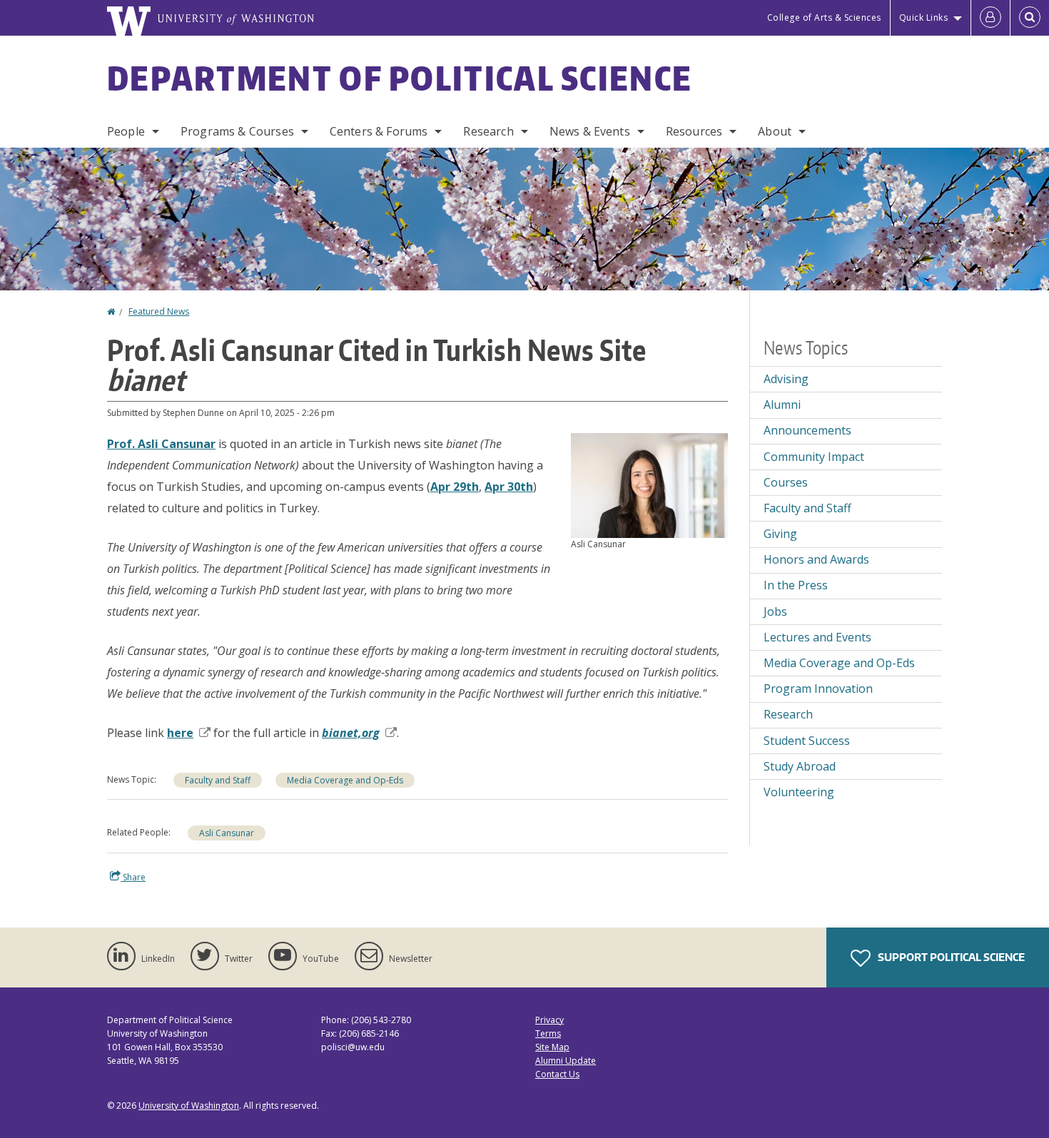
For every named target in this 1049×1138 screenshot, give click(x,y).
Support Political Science (950, 957)
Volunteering (799, 792)
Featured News (158, 311)
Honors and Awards (816, 559)
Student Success (807, 740)
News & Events (589, 131)
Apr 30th (509, 486)
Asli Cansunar (226, 833)
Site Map (552, 1047)
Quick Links (923, 17)
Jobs (775, 611)
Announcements (807, 430)
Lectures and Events (817, 637)
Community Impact (814, 456)
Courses (786, 482)
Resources (694, 131)
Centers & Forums (379, 131)
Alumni (782, 404)
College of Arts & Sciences (824, 17)
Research (488, 131)
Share (133, 877)
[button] (649, 484)
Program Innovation (818, 688)
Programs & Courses (237, 131)
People (126, 131)
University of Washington (188, 1105)
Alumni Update (565, 1061)
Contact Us (557, 1074)
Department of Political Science (399, 77)
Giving (780, 534)
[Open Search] (1029, 18)
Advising (786, 379)
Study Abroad (800, 766)
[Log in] (990, 18)
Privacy (549, 1020)
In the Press (796, 585)
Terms (548, 1033)
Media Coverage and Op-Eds (345, 780)
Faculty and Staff (217, 780)
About (774, 131)
